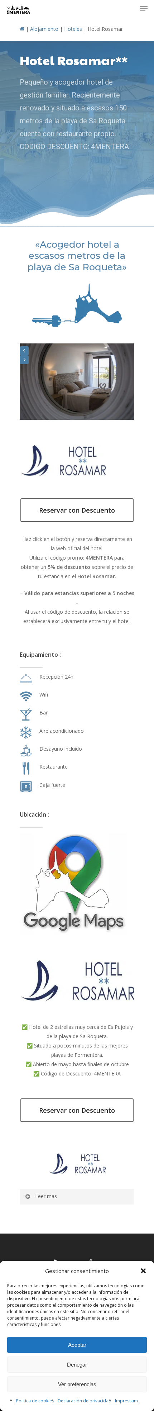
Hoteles (73, 28)
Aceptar (77, 1345)
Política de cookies (35, 1401)
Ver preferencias (77, 1384)
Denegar (77, 1365)
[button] (143, 1270)
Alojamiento (44, 28)
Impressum (126, 1401)
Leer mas (46, 1196)
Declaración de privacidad (84, 1401)
